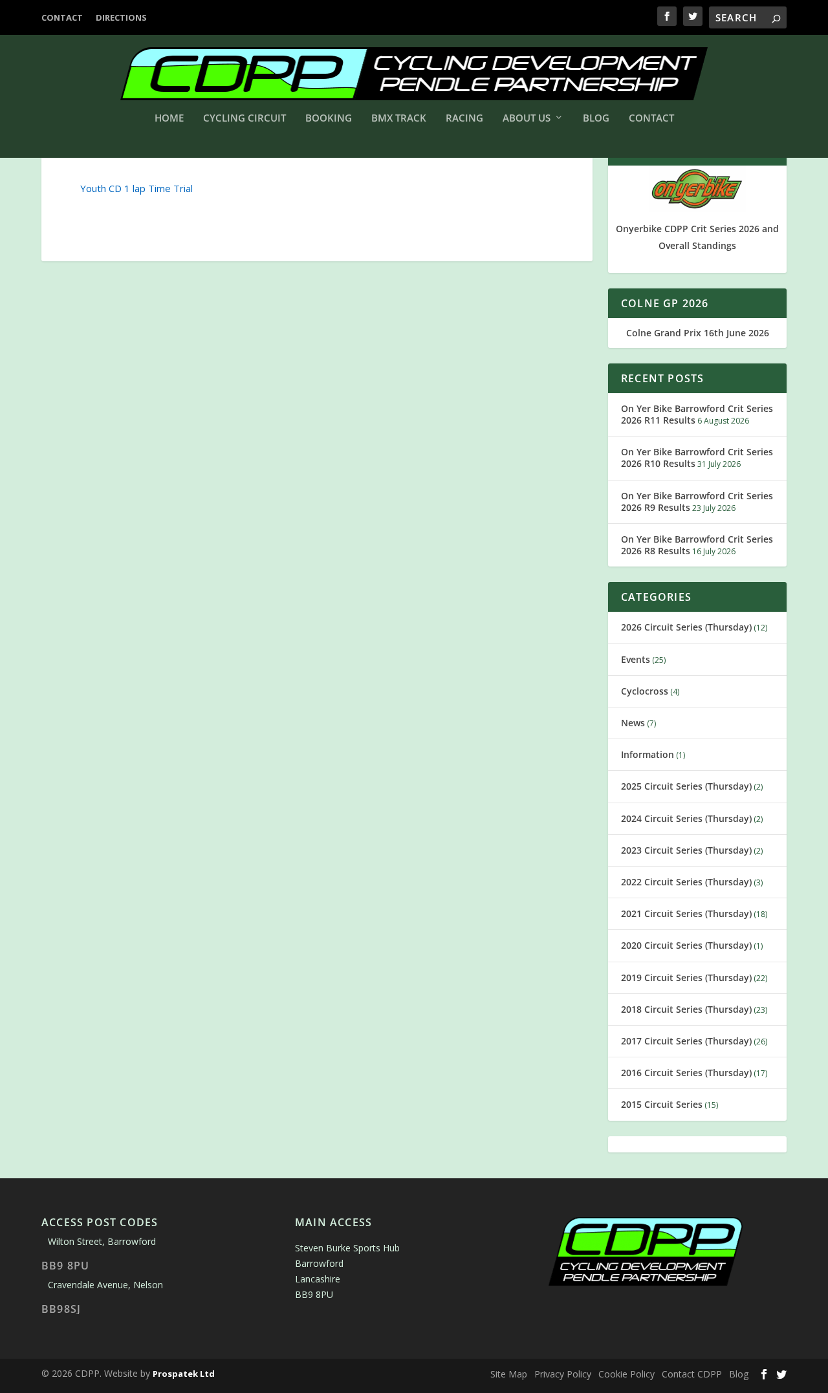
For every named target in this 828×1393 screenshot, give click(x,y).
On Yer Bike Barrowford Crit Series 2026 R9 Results (697, 501)
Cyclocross (644, 691)
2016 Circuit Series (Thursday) (686, 1072)
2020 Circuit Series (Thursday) (686, 945)
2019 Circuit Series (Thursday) (686, 977)
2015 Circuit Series (662, 1104)
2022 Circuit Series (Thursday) (686, 882)
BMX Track (398, 118)
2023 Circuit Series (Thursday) (686, 850)
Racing (464, 118)
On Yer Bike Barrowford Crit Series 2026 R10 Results (697, 458)
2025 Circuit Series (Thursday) (686, 786)
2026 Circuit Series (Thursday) (686, 627)
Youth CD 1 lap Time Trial (136, 188)
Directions (121, 17)
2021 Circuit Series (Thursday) (686, 913)
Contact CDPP (692, 1374)
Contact (62, 17)
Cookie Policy (626, 1374)
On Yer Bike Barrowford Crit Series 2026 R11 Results (697, 414)
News (633, 723)
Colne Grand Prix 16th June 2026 (697, 333)
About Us (526, 118)
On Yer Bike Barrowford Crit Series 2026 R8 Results (697, 545)
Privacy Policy (562, 1374)
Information (647, 754)
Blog (596, 118)
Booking (328, 118)
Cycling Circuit (244, 118)
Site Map (508, 1374)
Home (169, 118)
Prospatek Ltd (184, 1373)
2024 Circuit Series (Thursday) (686, 818)
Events (635, 659)
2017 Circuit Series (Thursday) (686, 1041)
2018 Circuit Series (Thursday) (686, 1009)
